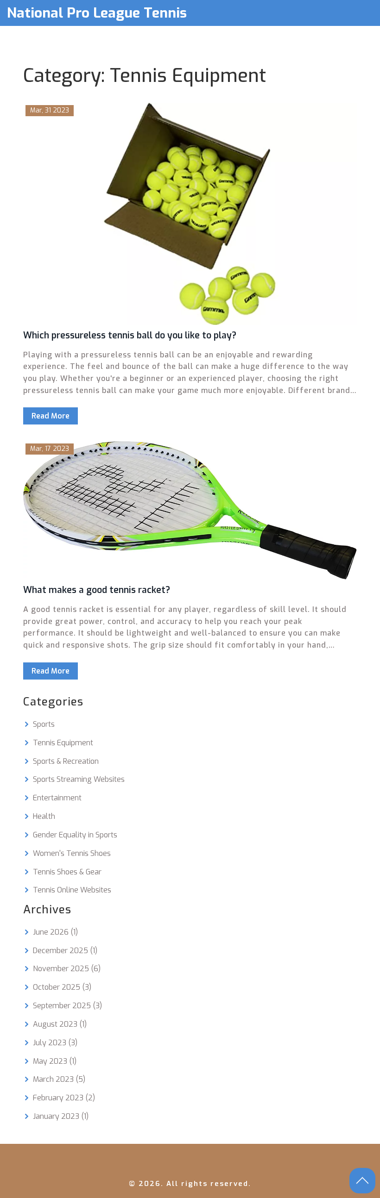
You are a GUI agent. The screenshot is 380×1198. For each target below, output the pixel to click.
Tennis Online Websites (72, 890)
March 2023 (59, 1079)
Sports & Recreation (66, 761)
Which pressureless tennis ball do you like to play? (129, 335)
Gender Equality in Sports (75, 835)
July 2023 (55, 1043)
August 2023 (60, 1024)
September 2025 (67, 1006)
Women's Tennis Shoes (72, 853)
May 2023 (54, 1061)
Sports (44, 724)
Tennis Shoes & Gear (67, 872)
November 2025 (67, 968)
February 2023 (64, 1098)
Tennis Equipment (63, 743)
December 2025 (65, 950)
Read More (51, 416)
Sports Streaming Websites (79, 779)
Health (44, 816)
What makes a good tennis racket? (96, 590)
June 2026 (55, 932)
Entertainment (57, 798)
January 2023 (61, 1116)
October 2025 (62, 987)
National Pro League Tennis (97, 13)
